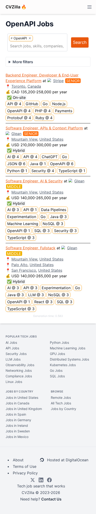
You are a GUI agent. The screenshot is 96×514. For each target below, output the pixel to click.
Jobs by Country (63, 409)
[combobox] (37, 46)
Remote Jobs (61, 397)
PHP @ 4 (43, 110)
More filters (23, 61)
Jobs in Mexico (17, 437)
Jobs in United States (22, 397)
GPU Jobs (57, 354)
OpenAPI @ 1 (18, 230)
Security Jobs (16, 354)
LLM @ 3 (36, 294)
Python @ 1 (17, 170)
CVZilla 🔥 (16, 6)
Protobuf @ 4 (19, 117)
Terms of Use (24, 466)
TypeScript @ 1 (71, 170)
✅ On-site (16, 97)
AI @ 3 (13, 209)
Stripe (58, 80)
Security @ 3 (65, 230)
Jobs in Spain (16, 414)
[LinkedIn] (41, 480)
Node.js (58, 103)
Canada (34, 86)
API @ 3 (30, 287)
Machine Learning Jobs (67, 348)
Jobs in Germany (18, 420)
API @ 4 (14, 103)
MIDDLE (14, 186)
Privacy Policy (25, 473)
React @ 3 (43, 301)
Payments (63, 110)
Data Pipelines (53, 209)
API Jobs (12, 348)
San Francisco (23, 270)
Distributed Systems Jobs (69, 359)
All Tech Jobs (61, 403)
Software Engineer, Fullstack (30, 248)
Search (80, 42)
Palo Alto (19, 264)
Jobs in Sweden (18, 431)
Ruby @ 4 (43, 117)
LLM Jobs (13, 359)
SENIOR (73, 80)
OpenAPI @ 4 (19, 110)
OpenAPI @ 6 (61, 163)
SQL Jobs (57, 376)
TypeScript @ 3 (20, 237)
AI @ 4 (13, 156)
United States (51, 139)
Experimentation (21, 216)
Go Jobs (56, 370)
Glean (16, 133)
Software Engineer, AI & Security (34, 181)
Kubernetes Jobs (63, 365)
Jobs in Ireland (17, 425)
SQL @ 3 (42, 230)
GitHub (32, 103)
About (18, 460)
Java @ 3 (58, 216)
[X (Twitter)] (32, 480)
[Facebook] (49, 480)
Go (45, 103)
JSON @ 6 (16, 163)
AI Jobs (11, 342)
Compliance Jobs (19, 376)
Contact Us (51, 499)
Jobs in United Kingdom (24, 409)
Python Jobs (59, 342)
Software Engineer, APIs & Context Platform (44, 128)
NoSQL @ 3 (53, 223)
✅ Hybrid (16, 150)
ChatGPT (50, 156)
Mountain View (24, 139)
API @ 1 (30, 209)
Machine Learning (22, 223)
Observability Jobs (20, 365)
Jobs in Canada (17, 403)
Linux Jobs (14, 382)
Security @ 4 (42, 170)
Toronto (18, 86)
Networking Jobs (19, 370)
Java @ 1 (38, 163)
